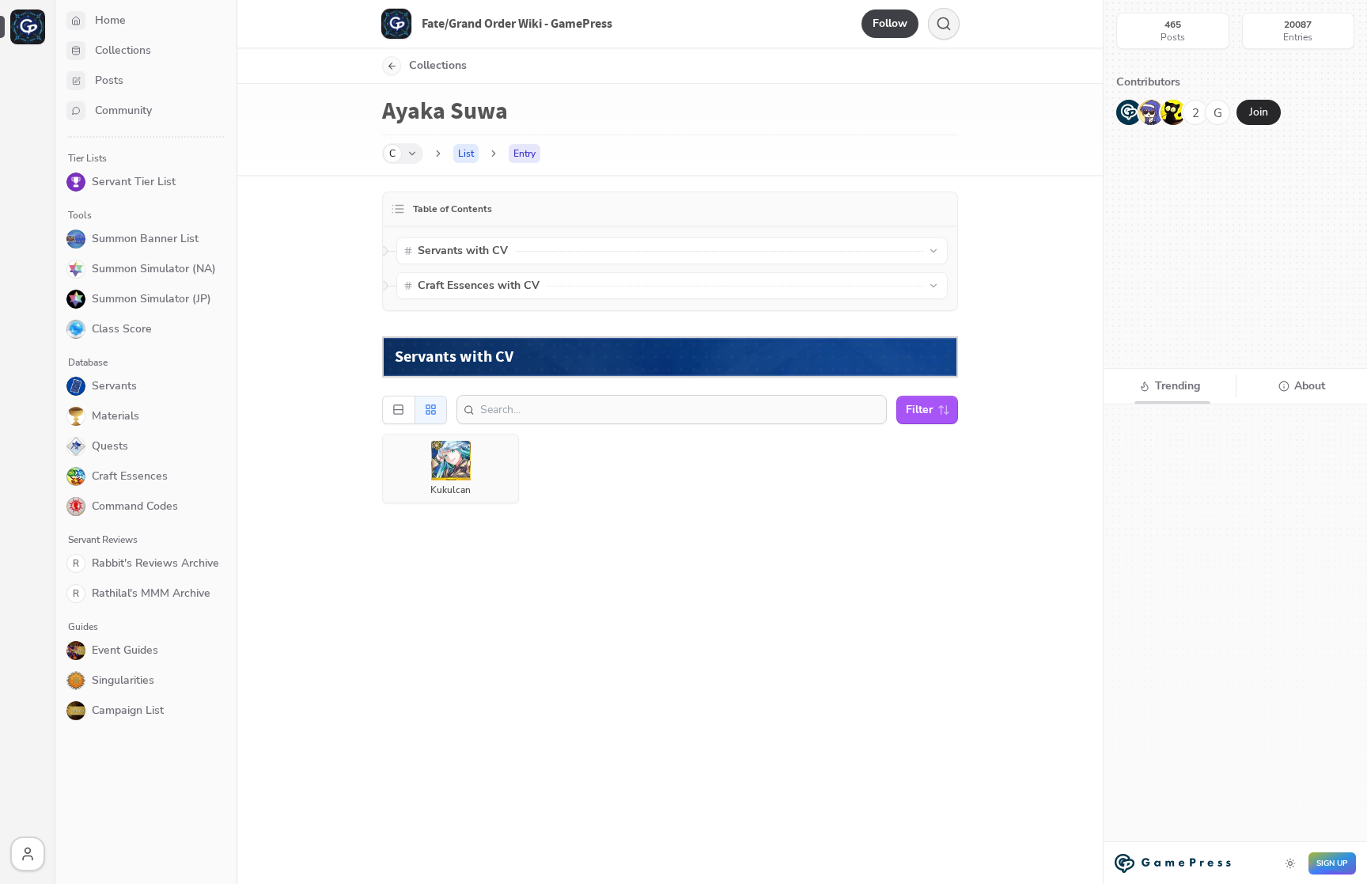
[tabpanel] (1235, 644)
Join (1258, 112)
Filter (919, 409)
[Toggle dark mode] (1290, 863)
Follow (890, 23)
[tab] (1170, 386)
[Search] (944, 24)
